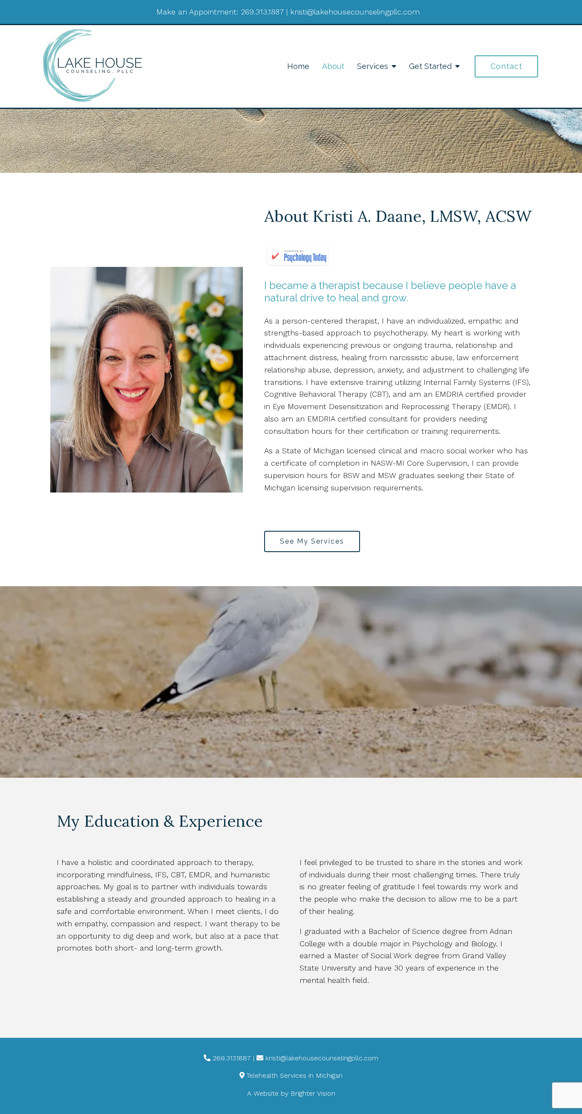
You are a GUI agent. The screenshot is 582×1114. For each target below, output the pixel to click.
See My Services (312, 541)
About (333, 66)
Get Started (430, 66)
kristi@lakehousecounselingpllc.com (355, 11)
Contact (506, 66)
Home (298, 66)
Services (372, 66)
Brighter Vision (313, 1093)
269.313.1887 (262, 11)
